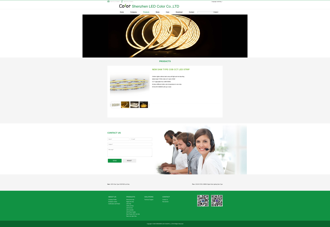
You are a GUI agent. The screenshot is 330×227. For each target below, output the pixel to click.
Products (146, 12)
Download (179, 12)
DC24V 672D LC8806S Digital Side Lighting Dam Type (209, 184)
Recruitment (165, 201)
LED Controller (130, 210)
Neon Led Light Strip (131, 216)
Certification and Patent (114, 203)
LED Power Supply (131, 212)
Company (133, 12)
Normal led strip (130, 199)
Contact (191, 12)
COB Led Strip (130, 205)
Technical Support (148, 199)
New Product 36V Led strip (133, 214)
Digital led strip (130, 201)
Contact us (165, 199)
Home (122, 12)
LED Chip (128, 203)
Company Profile (112, 199)
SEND (115, 160)
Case (167, 12)
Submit (216, 12)
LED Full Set (129, 208)
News (157, 12)
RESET (129, 160)
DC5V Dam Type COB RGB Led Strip (120, 184)
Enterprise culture (112, 201)
